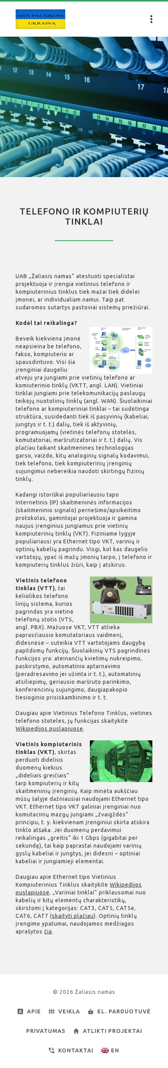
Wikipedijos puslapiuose (49, 729)
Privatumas (46, 1031)
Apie (34, 1011)
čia (48, 931)
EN (115, 1050)
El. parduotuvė (123, 1011)
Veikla (69, 1011)
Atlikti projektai (112, 1031)
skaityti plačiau (73, 916)
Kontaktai (75, 1050)
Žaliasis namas (40, 19)
